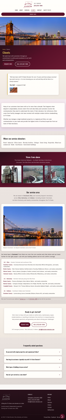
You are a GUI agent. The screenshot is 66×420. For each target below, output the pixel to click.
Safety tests (47, 10)
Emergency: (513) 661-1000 (35, 397)
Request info (33, 14)
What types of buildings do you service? (17, 367)
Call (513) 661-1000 (22, 64)
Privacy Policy (47, 417)
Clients (33, 10)
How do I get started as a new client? (16, 375)
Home (16, 10)
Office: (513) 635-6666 (34, 399)
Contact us (22, 299)
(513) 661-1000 (38, 5)
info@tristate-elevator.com (46, 329)
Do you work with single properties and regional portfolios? (22, 352)
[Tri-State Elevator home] (28, 4)
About (21, 10)
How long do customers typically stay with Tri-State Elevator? (23, 359)
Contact (39, 10)
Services (27, 10)
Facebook (53, 417)
